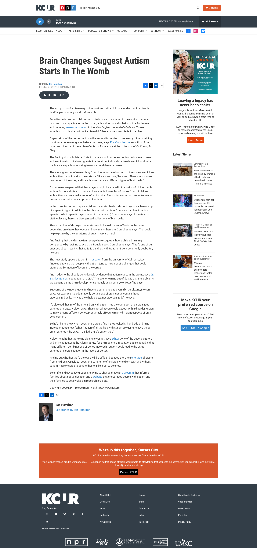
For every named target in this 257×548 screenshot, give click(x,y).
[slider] (53, 21)
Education (199, 195)
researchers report (76, 127)
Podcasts (104, 515)
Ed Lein (116, 338)
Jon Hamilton (55, 84)
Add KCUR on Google (195, 328)
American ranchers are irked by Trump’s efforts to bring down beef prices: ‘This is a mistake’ (204, 177)
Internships (144, 522)
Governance (184, 508)
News (59, 31)
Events (142, 495)
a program (128, 372)
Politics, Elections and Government (203, 226)
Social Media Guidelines (189, 495)
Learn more (195, 140)
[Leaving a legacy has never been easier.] (195, 72)
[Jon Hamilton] (46, 412)
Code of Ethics (185, 502)
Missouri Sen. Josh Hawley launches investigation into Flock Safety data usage (204, 238)
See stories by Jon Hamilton (73, 410)
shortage (136, 357)
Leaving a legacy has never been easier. (195, 102)
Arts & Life (75, 31)
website (97, 376)
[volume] (48, 21)
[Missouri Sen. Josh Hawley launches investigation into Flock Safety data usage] (182, 230)
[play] (40, 21)
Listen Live (105, 502)
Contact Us (144, 508)
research (96, 259)
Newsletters (105, 522)
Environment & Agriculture (201, 165)
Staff (141, 502)
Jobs (141, 515)
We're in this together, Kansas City (128, 450)
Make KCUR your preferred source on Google (195, 304)
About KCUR (105, 495)
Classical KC (175, 31)
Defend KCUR (128, 472)
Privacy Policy (184, 522)
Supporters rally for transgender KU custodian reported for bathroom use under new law (204, 206)
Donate (213, 7)
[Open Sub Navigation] (64, 31)
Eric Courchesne (120, 142)
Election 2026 (44, 31)
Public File (183, 515)
